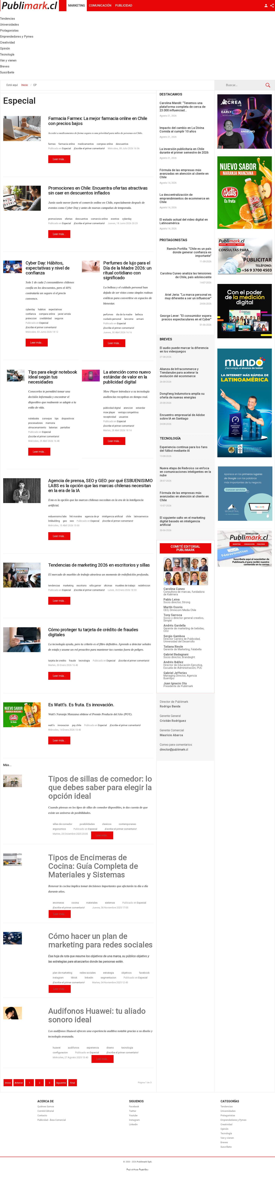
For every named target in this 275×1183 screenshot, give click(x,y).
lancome (128, 319)
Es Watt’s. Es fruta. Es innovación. (81, 704)
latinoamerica (141, 516)
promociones (55, 219)
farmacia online (67, 144)
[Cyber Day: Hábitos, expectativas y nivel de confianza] (12, 267)
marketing (68, 585)
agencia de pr (92, 516)
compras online (105, 144)
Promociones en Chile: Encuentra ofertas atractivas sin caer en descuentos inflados (98, 190)
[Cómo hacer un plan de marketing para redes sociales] (22, 938)
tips (57, 418)
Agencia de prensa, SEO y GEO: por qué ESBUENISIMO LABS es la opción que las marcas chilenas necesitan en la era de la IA (100, 485)
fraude (72, 660)
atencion (128, 408)
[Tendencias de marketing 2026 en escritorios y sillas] (22, 575)
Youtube (133, 1115)
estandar (140, 408)
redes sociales (88, 972)
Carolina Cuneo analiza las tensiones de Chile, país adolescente (185, 275)
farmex (52, 144)
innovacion (63, 725)
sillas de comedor (62, 824)
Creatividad (226, 1124)
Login (266, 5)
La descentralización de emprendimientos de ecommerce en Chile (184, 198)
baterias (53, 427)
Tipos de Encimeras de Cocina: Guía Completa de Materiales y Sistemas (93, 866)
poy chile (76, 725)
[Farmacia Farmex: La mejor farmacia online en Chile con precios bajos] (22, 128)
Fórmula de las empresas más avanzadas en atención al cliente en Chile (184, 173)
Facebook (134, 1106)
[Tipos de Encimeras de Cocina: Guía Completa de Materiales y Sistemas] (22, 859)
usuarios (123, 417)
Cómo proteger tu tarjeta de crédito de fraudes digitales (93, 632)
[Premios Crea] (244, 147)
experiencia (93, 1047)
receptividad (109, 417)
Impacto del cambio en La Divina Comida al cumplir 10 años (182, 129)
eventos (115, 219)
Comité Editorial (45, 1111)
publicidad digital (112, 408)
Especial (66, 148)
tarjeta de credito (57, 660)
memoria (50, 423)
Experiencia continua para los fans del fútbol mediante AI (183, 448)
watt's (51, 725)
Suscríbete (226, 1147)
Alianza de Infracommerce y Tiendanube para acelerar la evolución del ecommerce (179, 372)
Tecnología (226, 1133)
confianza (31, 314)
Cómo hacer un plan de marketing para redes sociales (100, 940)
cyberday (127, 219)
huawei (56, 1047)
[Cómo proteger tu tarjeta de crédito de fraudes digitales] (22, 639)
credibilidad (46, 318)
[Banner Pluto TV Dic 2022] (244, 337)
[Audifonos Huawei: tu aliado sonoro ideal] (22, 1013)
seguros (59, 318)
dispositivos (68, 418)
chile (128, 516)
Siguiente (61, 1083)
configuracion (60, 1052)
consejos (47, 418)
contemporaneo (127, 824)
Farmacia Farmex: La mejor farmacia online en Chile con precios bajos (97, 121)
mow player (109, 412)
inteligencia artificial (112, 516)
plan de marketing (62, 972)
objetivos (126, 972)
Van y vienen (227, 1138)
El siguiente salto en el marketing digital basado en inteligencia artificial (182, 521)
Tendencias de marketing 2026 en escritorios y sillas (99, 565)
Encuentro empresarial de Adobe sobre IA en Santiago (182, 416)
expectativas (55, 309)
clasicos (106, 824)
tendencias (54, 585)
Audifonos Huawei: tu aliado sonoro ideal (97, 1015)
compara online (47, 314)
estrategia (108, 972)
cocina (75, 902)
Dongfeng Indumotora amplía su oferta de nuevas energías (182, 395)
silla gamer (95, 585)
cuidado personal (112, 319)
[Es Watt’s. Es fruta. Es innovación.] (22, 714)
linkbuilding (54, 521)
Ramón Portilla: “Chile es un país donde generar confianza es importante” (189, 252)
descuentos (122, 144)
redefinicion (144, 585)
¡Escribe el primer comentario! (89, 148)
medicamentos (86, 144)
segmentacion (108, 977)
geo (65, 521)
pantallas (65, 427)
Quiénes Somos (45, 1106)
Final (72, 1083)
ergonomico (59, 829)
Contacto (42, 1115)
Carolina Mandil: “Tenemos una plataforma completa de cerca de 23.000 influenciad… (182, 106)
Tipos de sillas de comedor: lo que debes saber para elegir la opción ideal (100, 787)
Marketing (76, 5)
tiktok (74, 977)
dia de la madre (124, 314)
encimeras (58, 902)
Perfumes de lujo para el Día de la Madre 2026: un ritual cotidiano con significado (127, 270)
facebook (144, 972)
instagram (58, 977)
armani (140, 319)
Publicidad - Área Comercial (51, 1120)
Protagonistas (228, 1115)
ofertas (68, 219)
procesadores (35, 423)
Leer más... (59, 159)
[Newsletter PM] (244, 565)
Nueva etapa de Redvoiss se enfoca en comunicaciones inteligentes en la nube (185, 471)
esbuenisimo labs (57, 516)
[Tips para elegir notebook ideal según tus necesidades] (16, 375)
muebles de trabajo (125, 585)
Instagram (134, 1120)
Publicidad (123, 5)
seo (72, 521)
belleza (139, 314)
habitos (42, 309)
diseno (110, 1047)
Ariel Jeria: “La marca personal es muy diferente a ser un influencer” (188, 296)
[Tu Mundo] (244, 456)
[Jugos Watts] (244, 227)
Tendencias (227, 1106)
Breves (224, 1142)
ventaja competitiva (128, 412)
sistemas (110, 902)
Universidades (228, 1111)
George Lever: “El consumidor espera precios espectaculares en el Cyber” (185, 317)
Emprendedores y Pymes (233, 1120)
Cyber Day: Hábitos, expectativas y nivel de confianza (48, 268)
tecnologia (84, 660)
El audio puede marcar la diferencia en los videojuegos (184, 349)
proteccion (31, 318)
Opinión (224, 1129)
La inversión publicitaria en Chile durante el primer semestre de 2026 (184, 150)
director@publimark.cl (174, 749)
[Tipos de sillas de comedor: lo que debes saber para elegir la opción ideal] (22, 781)
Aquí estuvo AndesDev (137, 1169)
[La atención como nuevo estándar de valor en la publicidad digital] (91, 375)
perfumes (108, 314)
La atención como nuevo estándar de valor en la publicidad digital (127, 377)
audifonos (73, 1047)
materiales (91, 902)
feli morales (76, 516)
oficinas (108, 585)
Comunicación (100, 5)
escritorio (81, 585)
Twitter (132, 1111)
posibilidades (87, 824)
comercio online (99, 219)
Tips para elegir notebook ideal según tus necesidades (52, 377)
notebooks (33, 418)
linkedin (89, 977)
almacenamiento (37, 427)
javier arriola (64, 314)
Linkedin (133, 1124)
